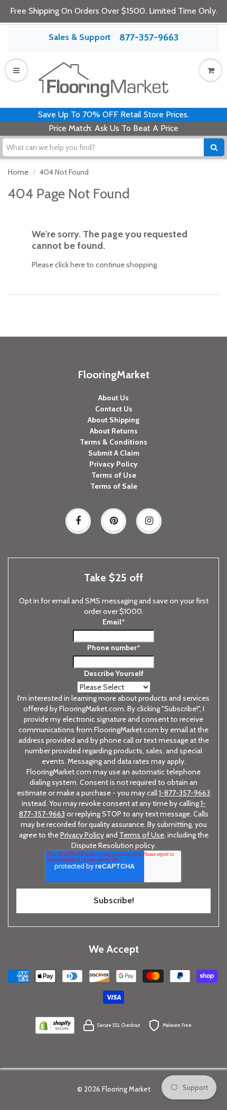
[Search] (214, 147)
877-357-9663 (148, 37)
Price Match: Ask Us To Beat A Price (113, 128)
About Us (113, 397)
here (77, 264)
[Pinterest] (113, 520)
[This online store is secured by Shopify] (54, 1025)
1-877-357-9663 (184, 793)
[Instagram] (148, 520)
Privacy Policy (113, 464)
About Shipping (113, 420)
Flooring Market (126, 1089)
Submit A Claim (113, 453)
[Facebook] (78, 520)
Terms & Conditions (113, 442)
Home (18, 172)
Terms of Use (113, 475)
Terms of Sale (113, 486)
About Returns (114, 431)
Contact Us (114, 408)
